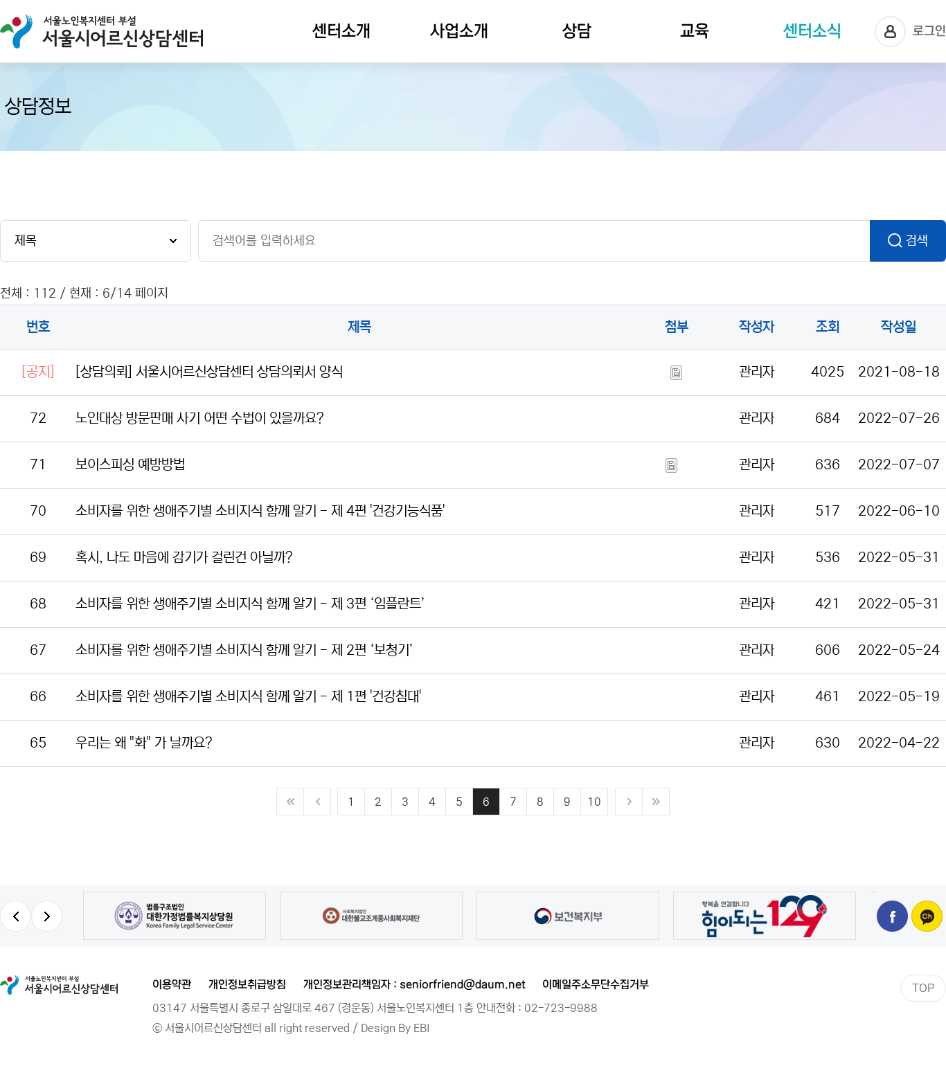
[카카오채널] (927, 916)
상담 (576, 31)
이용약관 (171, 984)
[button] (15, 916)
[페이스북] (892, 916)
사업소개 (459, 31)
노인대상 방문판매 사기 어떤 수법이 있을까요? (199, 418)
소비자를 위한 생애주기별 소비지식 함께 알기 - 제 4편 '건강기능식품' (260, 511)
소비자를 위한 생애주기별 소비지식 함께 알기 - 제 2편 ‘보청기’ (244, 650)
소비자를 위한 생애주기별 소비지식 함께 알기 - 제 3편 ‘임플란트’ (250, 604)
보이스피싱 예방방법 (130, 465)
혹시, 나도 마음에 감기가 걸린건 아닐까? (184, 558)
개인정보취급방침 (247, 984)
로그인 (929, 31)
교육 (694, 31)
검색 (917, 241)
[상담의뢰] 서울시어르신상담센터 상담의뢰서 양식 (209, 372)
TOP (923, 988)
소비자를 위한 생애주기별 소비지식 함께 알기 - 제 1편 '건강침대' (248, 697)
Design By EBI (395, 1028)
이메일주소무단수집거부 (595, 984)
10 (594, 801)
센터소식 (812, 31)
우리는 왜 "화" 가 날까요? (144, 743)
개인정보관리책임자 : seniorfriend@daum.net (414, 984)
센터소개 (341, 31)
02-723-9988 (561, 1008)
